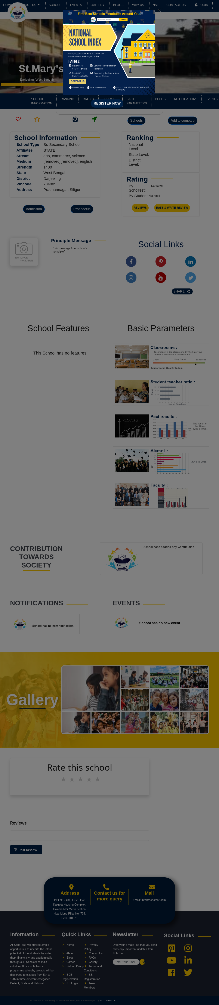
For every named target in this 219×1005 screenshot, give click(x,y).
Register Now (107, 103)
